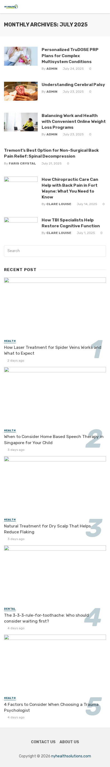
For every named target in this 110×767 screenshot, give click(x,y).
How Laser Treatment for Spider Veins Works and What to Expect (52, 350)
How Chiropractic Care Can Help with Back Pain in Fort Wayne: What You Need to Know (70, 188)
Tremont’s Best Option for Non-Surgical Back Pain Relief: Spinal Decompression (51, 153)
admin (51, 69)
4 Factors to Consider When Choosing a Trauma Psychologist (51, 707)
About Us (69, 742)
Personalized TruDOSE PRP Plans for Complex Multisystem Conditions (70, 55)
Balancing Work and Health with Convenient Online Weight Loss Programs (74, 121)
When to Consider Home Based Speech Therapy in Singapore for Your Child (54, 439)
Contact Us (43, 742)
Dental (10, 609)
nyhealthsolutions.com (71, 756)
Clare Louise (58, 204)
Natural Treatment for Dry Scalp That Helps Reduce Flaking (47, 528)
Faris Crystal (22, 163)
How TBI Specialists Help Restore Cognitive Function (71, 222)
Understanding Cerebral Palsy (73, 84)
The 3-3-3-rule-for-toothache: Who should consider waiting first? (46, 618)
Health (10, 341)
